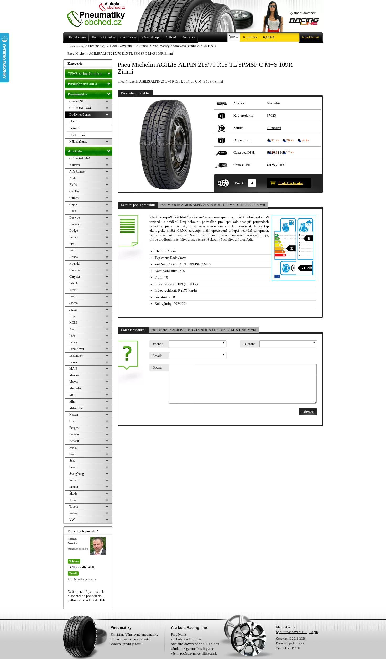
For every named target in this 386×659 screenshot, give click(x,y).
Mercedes (75, 388)
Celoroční (78, 135)
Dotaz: (157, 367)
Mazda (73, 382)
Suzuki (73, 487)
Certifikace (128, 37)
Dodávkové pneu (80, 114)
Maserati (74, 375)
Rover (73, 447)
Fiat (71, 244)
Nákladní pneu (78, 141)
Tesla (72, 500)
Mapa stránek (285, 627)
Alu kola (75, 151)
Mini (72, 401)
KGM (73, 323)
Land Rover (76, 349)
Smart (73, 467)
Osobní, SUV (78, 101)
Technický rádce (103, 37)
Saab (72, 454)
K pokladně (310, 37)
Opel (72, 421)
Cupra (73, 204)
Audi (72, 178)
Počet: (239, 183)
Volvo (73, 513)
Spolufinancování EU (291, 632)
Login (313, 632)
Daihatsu (74, 224)
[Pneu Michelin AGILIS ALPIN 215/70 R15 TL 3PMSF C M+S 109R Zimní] (165, 144)
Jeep (72, 316)
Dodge (73, 231)
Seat (72, 460)
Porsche (74, 434)
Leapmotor (76, 355)
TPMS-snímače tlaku (85, 73)
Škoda (73, 493)
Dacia (72, 211)
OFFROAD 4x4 (79, 158)
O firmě (171, 37)
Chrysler (74, 277)
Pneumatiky (77, 94)
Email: (157, 356)
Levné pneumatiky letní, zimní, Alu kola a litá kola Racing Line (103, 15)
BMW (73, 185)
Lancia (73, 342)
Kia (71, 329)
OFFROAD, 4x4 (80, 108)
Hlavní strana (75, 46)
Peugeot (74, 428)
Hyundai (74, 263)
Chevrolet (75, 270)
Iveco (72, 296)
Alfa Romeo (77, 171)
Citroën (74, 198)
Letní (75, 121)
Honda (73, 257)
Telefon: (249, 344)
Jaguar (73, 309)
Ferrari (73, 237)
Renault (74, 441)
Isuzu (72, 290)
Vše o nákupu (151, 37)
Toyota (73, 506)
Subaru (73, 480)
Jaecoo (73, 303)
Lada (72, 336)
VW (72, 520)
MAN (73, 368)
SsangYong (76, 474)
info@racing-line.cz (82, 579)
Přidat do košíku (290, 183)
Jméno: (158, 344)
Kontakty (188, 37)
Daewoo (74, 217)
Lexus (73, 362)
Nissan (73, 414)
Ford (72, 250)
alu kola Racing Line (186, 639)
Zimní (75, 128)
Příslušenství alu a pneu (82, 85)
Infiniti (73, 283)
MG (72, 395)
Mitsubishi (76, 408)
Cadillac (74, 191)
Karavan (74, 165)
